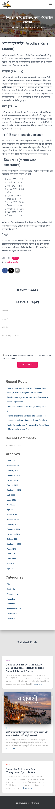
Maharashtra (12, 594)
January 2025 (12, 524)
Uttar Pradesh (13, 614)
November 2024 (13, 534)
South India (11, 604)
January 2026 (12, 471)
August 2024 (12, 549)
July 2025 (11, 495)
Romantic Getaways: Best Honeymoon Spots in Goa (21, 771)
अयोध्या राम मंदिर (12, 262)
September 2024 (14, 544)
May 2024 (11, 564)
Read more (37, 684)
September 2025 (14, 490)
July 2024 (11, 554)
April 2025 (11, 510)
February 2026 (13, 466)
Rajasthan (11, 599)
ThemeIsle (36, 803)
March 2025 (12, 515)
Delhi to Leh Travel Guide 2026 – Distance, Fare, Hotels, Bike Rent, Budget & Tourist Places (25, 667)
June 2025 (11, 500)
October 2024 (12, 539)
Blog (15, 258)
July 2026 (11, 461)
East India (11, 589)
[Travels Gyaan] (7, 4)
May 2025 (11, 505)
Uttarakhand (12, 619)
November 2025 (13, 480)
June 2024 (11, 559)
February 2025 (13, 520)
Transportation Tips (15, 609)
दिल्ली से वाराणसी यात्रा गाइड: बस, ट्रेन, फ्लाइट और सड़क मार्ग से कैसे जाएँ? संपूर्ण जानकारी (27, 734)
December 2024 (13, 529)
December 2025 (13, 475)
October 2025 (12, 485)
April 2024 (11, 569)
